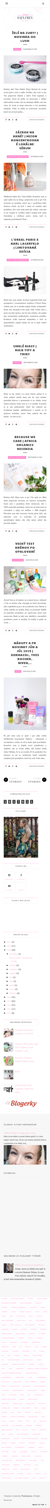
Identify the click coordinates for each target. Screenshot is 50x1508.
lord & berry (32, 1390)
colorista (24, 1342)
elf (34, 1351)
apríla (11, 985)
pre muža (42, 1430)
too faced (27, 1465)
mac (29, 1395)
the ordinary (20, 1460)
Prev (31, 76)
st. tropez (43, 1451)
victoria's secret (7, 1473)
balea (31, 1316)
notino (11, 1421)
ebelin (44, 1346)
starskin (14, 1456)
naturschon (33, 1416)
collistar (18, 560)
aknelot (38, 1303)
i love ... (31, 1377)
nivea (3, 1421)
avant (45, 1312)
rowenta (32, 1443)
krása (17, 49)
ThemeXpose (26, 1496)
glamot (41, 1364)
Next (38, 76)
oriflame (4, 1425)
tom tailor (5, 1465)
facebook (21, 879)
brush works (20, 1333)
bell (30, 1320)
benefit (4, 1325)
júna (11, 981)
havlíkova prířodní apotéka (11, 1373)
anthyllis (33, 1307)
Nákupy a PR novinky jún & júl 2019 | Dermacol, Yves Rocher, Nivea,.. (25, 653)
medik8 (15, 1408)
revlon (16, 1438)
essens (26, 1355)
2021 (9, 942)
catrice (21, 1338)
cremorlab (35, 1342)
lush (3, 1395)
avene (3, 1316)
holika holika (6, 1377)
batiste (39, 1316)
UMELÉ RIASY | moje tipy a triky (25, 350)
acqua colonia (42, 1298)
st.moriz (4, 1456)
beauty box (21, 1320)
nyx (34, 1421)
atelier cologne (25, 1312)
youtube (9, 890)
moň (12, 1412)
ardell (17, 362)
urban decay (25, 1469)
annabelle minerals (18, 1307)
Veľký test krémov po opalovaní (25, 547)
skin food (5, 1451)
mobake (4, 1412)
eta (2, 1360)
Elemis (30, 1298)
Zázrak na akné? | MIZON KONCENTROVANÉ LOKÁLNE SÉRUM (25, 140)
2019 (9, 950)
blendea (24, 1329)
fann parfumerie (13, 1360)
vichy (36, 1469)
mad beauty (38, 1395)
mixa (36, 1408)
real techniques (23, 1434)
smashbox (23, 1451)
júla (11, 977)
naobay (4, 1416)
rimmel (13, 1443)
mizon (43, 1408)
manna (21, 1399)
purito (10, 1434)
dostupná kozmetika (18, 260)
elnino (41, 1351)
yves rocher (6, 1478)
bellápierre (40, 1320)
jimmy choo (17, 1381)
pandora (29, 1425)
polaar (25, 1430)
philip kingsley (7, 1430)
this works (33, 1460)
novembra (13, 954)
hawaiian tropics (31, 1373)
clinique (39, 1338)
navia (43, 1416)
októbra (12, 965)
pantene (38, 1425)
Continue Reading (36, 120)
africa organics (17, 457)
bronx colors (6, 1333)
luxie (22, 1395)
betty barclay (16, 1325)
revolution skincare (30, 1438)
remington (36, 1434)
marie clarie (17, 1403)
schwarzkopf (20, 1447)
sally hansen (6, 1447)
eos (2, 1355)
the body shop (6, 1460)
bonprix (34, 1329)
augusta (12, 973)
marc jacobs (32, 1399)
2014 (9, 1013)
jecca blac (5, 1381)
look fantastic (17, 1390)
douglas (28, 1346)
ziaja (34, 1478)
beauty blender (7, 1320)
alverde (4, 1307)
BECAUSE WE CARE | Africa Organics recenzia (25, 443)
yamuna (38, 1473)
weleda (20, 1473)
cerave (30, 1338)
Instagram (9, 879)
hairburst (19, 1368)
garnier (31, 1364)
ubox (15, 1469)
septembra (13, 969)
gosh (10, 1368)
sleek (14, 1451)
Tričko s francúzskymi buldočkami (29, 1265)
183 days (4, 1298)
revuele (44, 1438)
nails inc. (37, 1412)
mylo (19, 1412)
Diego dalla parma (18, 1298)
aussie (37, 1312)
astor (13, 1312)
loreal (43, 1390)
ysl (45, 1473)
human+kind (19, 1377)
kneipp (3, 1386)
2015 (9, 1009)
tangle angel (26, 1456)
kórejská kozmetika (18, 156)
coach (3, 1342)
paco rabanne (17, 1425)
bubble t (32, 1333)
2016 (9, 1005)
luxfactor (12, 1395)
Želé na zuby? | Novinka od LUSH (25, 37)
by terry (42, 1333)
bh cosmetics (30, 1325)
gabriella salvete (18, 1364)
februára (12, 993)
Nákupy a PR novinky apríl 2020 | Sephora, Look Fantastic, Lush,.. (26, 1047)
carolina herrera (8, 1338)
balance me (21, 1316)
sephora (31, 1447)
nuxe (28, 1421)
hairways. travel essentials (37, 1368)
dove (37, 1346)
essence (17, 1355)
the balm (38, 1456)
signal (40, 1447)
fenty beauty (28, 1360)
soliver (34, 1451)
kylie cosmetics (40, 1386)
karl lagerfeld (31, 1381)
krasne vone (14, 1386)
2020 (9, 946)
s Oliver (42, 1443)
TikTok (21, 890)
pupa (3, 1434)
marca (12, 989)
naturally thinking (18, 1416)
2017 (9, 1001)
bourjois (43, 1329)
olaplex (43, 1421)
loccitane (5, 1390)
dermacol (5, 1346)
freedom (4, 1364)
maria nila (5, 1403)
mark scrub (30, 1403)
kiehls (42, 1381)
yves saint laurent (21, 1478)
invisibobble (41, 1377)
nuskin (20, 1421)
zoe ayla (42, 1478)
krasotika (26, 1386)
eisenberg (26, 1351)
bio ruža (42, 1325)
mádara (28, 1412)
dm (20, 1346)
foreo (39, 1360)
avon (18, 671)
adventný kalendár (8, 1303)
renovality (5, 1438)
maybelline (5, 1408)
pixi (17, 1430)
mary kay (41, 1403)
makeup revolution (8, 1399)
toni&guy (16, 1465)
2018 (9, 997)
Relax (17, 1071)
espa (9, 1355)
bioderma (5, 1329)
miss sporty (26, 1408)
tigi (42, 1460)
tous (36, 1465)
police (33, 1430)
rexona (4, 1443)
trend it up (5, 1469)
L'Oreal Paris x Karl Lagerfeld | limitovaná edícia (25, 245)
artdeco (4, 1312)
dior (14, 1346)
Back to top (39, 1505)
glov (3, 1368)
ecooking (4, 1351)
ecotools (15, 1351)
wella (29, 1473)
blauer (14, 1329)
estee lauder (37, 1355)
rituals (22, 1443)
